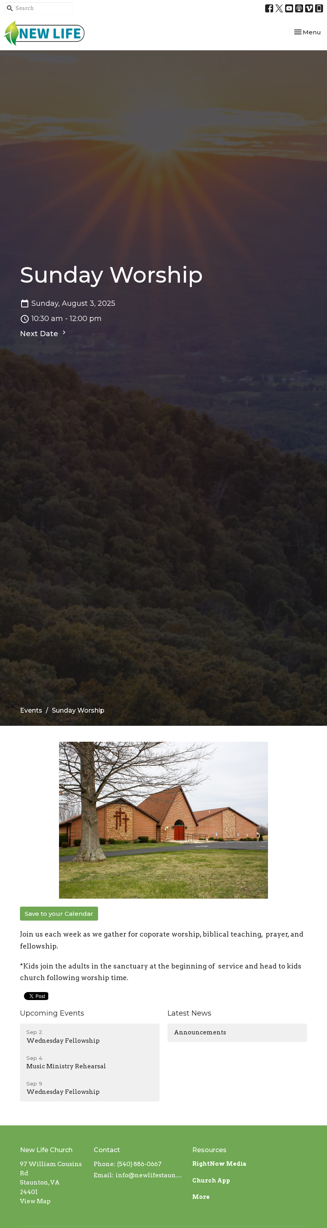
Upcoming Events (52, 1013)
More (201, 1197)
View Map (35, 1201)
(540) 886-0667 (139, 1164)
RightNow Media (219, 1164)
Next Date (40, 333)
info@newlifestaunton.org (150, 1175)
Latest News (189, 1013)
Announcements (200, 1032)
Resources (209, 1150)
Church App (211, 1180)
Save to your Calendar (59, 913)
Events (31, 710)
